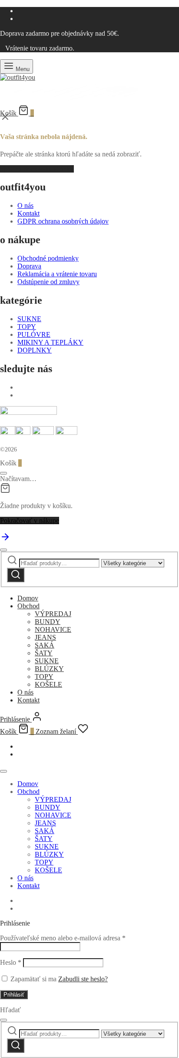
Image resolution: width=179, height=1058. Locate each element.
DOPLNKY (34, 350)
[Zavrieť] (3, 473)
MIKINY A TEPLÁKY (50, 342)
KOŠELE (48, 684)
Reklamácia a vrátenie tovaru (57, 274)
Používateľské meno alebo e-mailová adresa (63, 938)
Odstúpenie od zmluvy (48, 281)
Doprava (29, 266)
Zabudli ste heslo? (83, 979)
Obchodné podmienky (48, 258)
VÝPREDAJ (53, 613)
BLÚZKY (49, 668)
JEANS (45, 637)
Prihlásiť (13, 994)
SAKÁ (44, 645)
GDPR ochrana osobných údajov (63, 221)
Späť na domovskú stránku (37, 169)
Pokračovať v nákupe (29, 520)
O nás (25, 205)
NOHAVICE (53, 629)
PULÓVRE (33, 334)
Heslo (10, 962)
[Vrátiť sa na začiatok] (5, 539)
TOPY (26, 326)
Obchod (28, 606)
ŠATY (44, 653)
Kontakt (28, 213)
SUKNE (29, 318)
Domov (27, 598)
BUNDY (47, 621)
